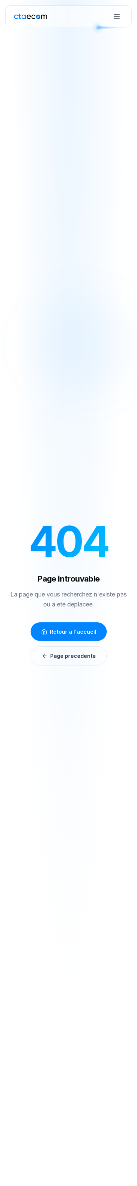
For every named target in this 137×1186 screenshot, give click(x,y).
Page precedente (73, 656)
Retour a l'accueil (73, 631)
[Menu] (116, 16)
